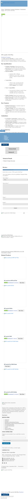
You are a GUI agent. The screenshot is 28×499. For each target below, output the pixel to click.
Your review (6, 183)
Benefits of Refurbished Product (12, 422)
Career (6, 427)
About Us (6, 137)
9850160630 (6, 459)
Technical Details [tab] (12, 148)
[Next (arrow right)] (5, 497)
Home (5, 135)
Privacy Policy (8, 428)
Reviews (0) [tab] (11, 152)
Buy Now (22, 282)
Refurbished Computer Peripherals (12, 9)
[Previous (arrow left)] (2, 497)
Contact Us (6, 139)
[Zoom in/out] (2, 496)
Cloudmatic (3, 467)
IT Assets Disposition (9, 424)
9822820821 (12, 459)
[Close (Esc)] (11, 496)
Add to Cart (5, 144)
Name (4, 197)
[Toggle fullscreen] (5, 496)
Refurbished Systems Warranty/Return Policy (14, 423)
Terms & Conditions (9, 429)
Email (4, 202)
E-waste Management (9, 425)
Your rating (5, 177)
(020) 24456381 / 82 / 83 (8, 458)
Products (6, 138)
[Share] (8, 496)
